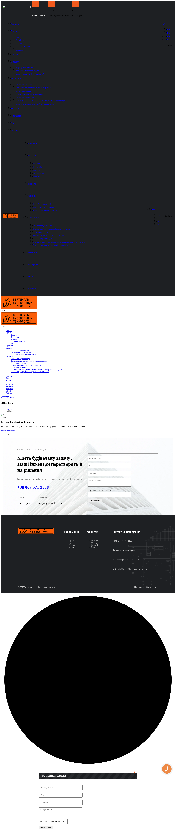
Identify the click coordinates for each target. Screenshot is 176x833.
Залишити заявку (95, 500)
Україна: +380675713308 (122, 541)
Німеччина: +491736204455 (123, 550)
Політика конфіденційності (146, 587)
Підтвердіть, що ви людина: (100, 490)
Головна (9, 409)
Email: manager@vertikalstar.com (125, 559)
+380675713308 (38, 16)
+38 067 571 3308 (33, 487)
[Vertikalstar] (19, 308)
